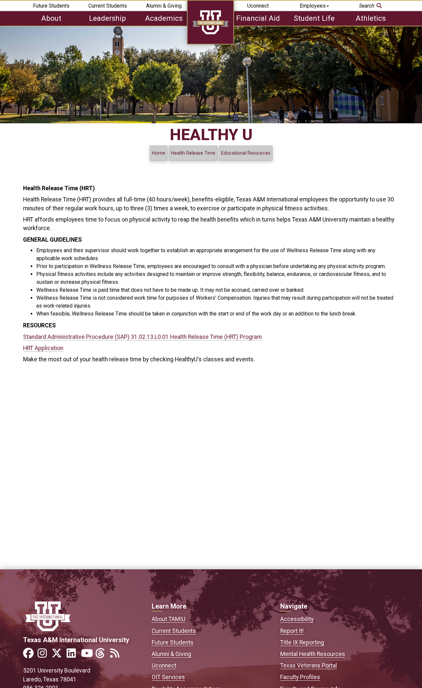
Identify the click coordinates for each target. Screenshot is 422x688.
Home (158, 153)
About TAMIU (168, 619)
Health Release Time (193, 153)
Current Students (107, 6)
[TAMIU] (210, 43)
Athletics (371, 18)
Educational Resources (245, 153)
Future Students (51, 6)
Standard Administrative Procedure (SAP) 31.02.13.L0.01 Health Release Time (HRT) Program (142, 337)
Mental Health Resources (312, 654)
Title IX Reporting (302, 642)
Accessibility (297, 619)
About (51, 18)
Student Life (314, 18)
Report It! (292, 631)
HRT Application (43, 348)
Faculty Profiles (300, 677)
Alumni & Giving (164, 6)
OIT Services (168, 677)
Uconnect (258, 6)
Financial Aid (258, 18)
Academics (164, 18)
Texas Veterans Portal (308, 665)
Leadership (107, 18)
